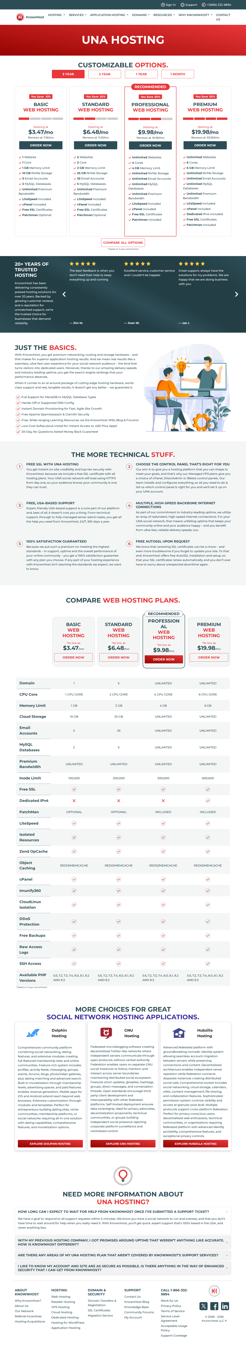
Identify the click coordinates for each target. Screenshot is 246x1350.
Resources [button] (163, 15)
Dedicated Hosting (65, 1317)
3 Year (68, 74)
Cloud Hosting (61, 1312)
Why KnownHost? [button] (194, 15)
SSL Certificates (99, 1310)
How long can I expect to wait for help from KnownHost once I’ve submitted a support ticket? (113, 1212)
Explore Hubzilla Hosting (196, 1143)
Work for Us (169, 1300)
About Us (21, 1306)
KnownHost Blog (136, 1302)
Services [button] (76, 15)
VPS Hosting (60, 1307)
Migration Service (100, 1315)
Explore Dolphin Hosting (50, 1143)
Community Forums (139, 1312)
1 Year (141, 74)
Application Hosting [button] (108, 15)
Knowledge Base (136, 1307)
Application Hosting (65, 1328)
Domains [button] (139, 15)
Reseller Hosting (63, 1302)
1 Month (177, 74)
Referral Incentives (28, 1316)
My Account (133, 1317)
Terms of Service (173, 1311)
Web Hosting (60, 1296)
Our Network (24, 1311)
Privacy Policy (171, 1306)
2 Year (105, 74)
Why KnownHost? (28, 1300)
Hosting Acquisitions (30, 1321)
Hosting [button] (55, 15)
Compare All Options (123, 243)
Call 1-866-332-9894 (174, 1292)
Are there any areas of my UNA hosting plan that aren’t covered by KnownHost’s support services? (118, 1255)
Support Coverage (174, 1335)
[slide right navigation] (237, 294)
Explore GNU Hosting (123, 1143)
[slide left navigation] (64, 294)
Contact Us (223, 17)
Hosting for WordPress (68, 1322)
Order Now (41, 145)
